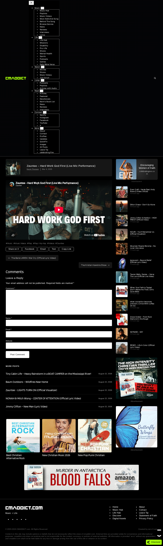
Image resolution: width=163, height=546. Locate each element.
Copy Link (66, 249)
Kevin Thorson (33, 169)
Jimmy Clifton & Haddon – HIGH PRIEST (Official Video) (143, 219)
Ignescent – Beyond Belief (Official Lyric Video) (140, 261)
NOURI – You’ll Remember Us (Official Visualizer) (142, 233)
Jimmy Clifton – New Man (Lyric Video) (26, 406)
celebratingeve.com (147, 172)
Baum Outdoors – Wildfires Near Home (27, 381)
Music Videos (20, 243)
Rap (30, 243)
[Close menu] (31, 3)
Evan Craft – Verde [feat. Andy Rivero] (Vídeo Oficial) (142, 190)
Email (43, 249)
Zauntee (60, 243)
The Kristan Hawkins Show (93, 265)
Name (9, 318)
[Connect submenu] (44, 112)
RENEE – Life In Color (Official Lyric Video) (142, 346)
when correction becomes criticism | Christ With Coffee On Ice (142, 304)
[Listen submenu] (42, 80)
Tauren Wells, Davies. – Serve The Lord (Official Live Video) (142, 275)
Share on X (13, 249)
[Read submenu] (41, 91)
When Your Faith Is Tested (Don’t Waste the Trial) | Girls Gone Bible (142, 289)
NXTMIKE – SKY (136, 332)
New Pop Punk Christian (91, 455)
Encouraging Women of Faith (147, 166)
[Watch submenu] (42, 67)
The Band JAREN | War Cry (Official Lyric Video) (33, 258)
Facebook (29, 249)
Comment (10, 288)
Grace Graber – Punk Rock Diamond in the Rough (141, 318)
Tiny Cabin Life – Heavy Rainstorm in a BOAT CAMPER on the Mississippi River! (48, 373)
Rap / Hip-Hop (40, 243)
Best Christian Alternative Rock (15, 457)
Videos (51, 243)
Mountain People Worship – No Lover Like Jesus (143, 247)
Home (115, 507)
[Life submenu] (40, 37)
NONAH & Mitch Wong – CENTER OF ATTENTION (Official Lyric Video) (43, 398)
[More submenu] (42, 128)
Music (9, 243)
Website (9, 341)
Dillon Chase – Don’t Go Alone (142, 205)
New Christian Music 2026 (56, 455)
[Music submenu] (42, 8)
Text (54, 249)
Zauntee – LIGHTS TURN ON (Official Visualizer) (31, 390)
